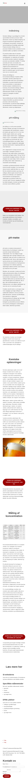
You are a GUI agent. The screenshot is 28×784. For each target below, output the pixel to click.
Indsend (6, 776)
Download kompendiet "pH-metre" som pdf (14, 331)
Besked (4, 771)
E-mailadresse (6, 766)
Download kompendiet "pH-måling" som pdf (14, 209)
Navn (4, 764)
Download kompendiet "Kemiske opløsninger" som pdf (14, 482)
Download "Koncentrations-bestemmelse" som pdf (14, 636)
